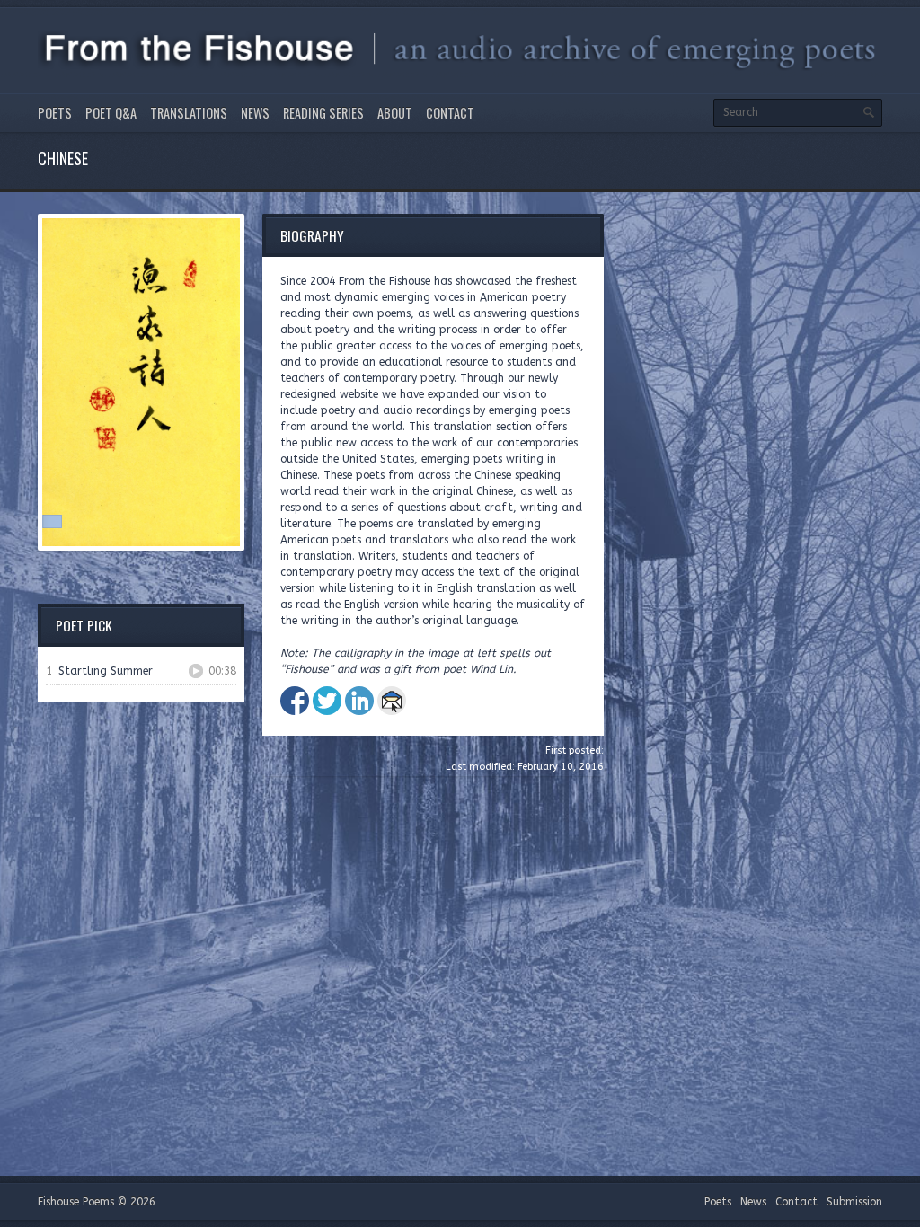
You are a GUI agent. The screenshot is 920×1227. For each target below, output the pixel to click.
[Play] (196, 671)
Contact (450, 112)
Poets (55, 112)
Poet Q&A (111, 112)
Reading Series (323, 112)
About (394, 112)
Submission (854, 1202)
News (255, 112)
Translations (188, 112)
